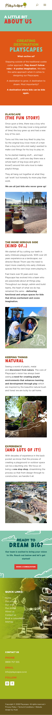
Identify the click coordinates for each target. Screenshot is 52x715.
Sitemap (9, 621)
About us (9, 611)
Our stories (10, 608)
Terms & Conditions (26, 707)
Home (8, 598)
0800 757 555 (12, 662)
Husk (16, 710)
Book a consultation (25, 567)
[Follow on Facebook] (12, 683)
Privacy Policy (11, 707)
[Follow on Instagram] (7, 683)
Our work (10, 604)
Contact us (10, 615)
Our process (11, 601)
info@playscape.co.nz (16, 672)
